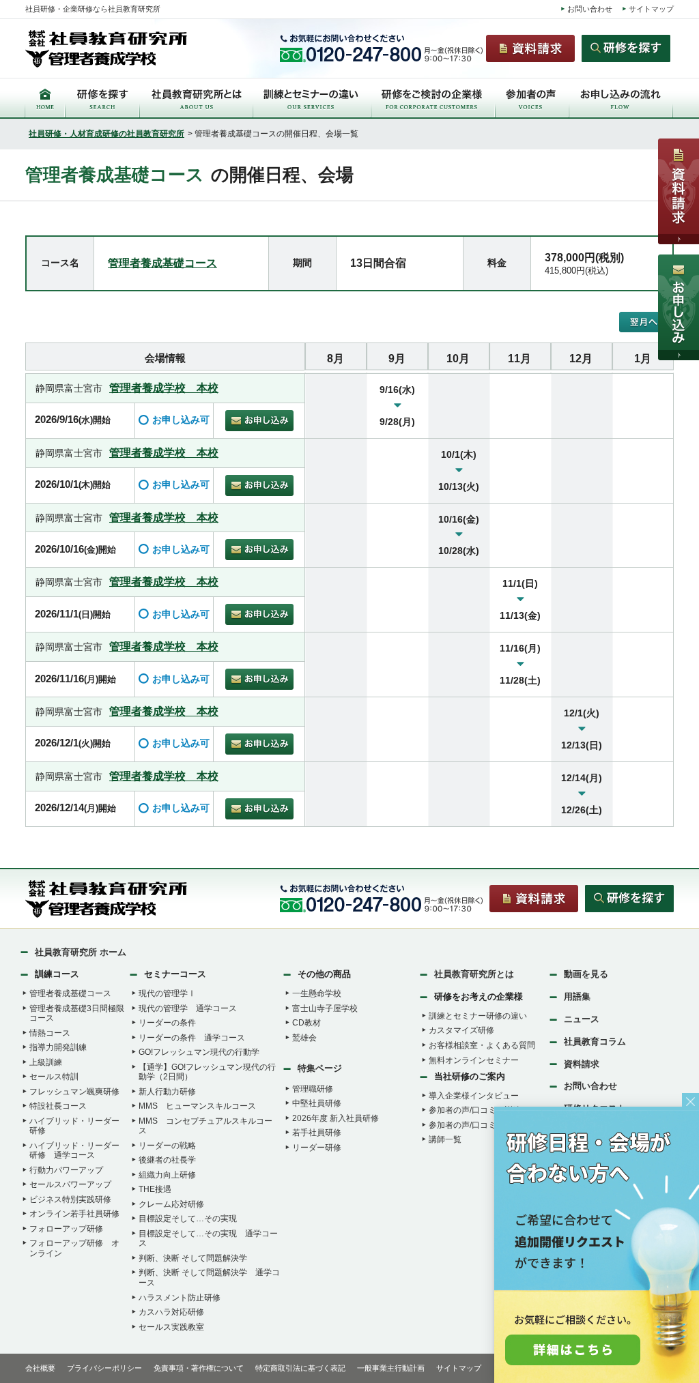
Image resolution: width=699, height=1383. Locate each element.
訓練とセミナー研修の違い (478, 1016)
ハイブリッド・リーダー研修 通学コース (74, 1151)
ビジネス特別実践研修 (70, 1199)
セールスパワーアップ (70, 1184)
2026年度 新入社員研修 (335, 1118)
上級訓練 (45, 1062)
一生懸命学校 (316, 993)
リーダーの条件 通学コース (192, 1038)
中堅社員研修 (316, 1103)
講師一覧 (445, 1139)
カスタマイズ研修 (461, 1030)
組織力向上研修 (167, 1175)
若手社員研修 (316, 1132)
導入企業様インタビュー (474, 1096)
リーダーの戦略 (167, 1145)
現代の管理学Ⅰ (167, 993)
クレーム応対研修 (171, 1204)
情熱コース (49, 1033)
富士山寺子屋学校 (325, 1008)
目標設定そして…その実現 (188, 1218)
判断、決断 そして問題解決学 (193, 1258)
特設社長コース (58, 1106)
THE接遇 (155, 1189)
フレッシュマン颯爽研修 (74, 1091)
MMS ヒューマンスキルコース (197, 1106)
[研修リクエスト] (596, 1246)
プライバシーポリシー (104, 1368)
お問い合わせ (589, 9)
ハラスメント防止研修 (179, 1297)
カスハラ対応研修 (171, 1312)
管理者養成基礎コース (162, 263)
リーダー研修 (316, 1147)
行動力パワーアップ (66, 1170)
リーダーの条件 (167, 1023)
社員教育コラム (595, 1041)
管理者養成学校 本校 (163, 387)
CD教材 (306, 1023)
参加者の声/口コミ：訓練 (475, 1110)
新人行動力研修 (167, 1091)
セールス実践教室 (171, 1327)
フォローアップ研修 (66, 1229)
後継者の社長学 (167, 1160)
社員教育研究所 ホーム (80, 952)
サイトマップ (651, 9)
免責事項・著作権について (199, 1368)
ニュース (581, 1019)
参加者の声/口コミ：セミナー (483, 1125)
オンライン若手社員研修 (74, 1214)
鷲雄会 (304, 1038)
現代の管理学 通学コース (188, 1008)
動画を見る (586, 974)
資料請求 (581, 1064)
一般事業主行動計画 (391, 1368)
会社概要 (40, 1368)
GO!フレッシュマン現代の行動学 (199, 1052)
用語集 (577, 996)
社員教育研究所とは (474, 974)
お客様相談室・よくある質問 (482, 1045)
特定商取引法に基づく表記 (300, 1368)
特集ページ (320, 1068)
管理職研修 (312, 1089)
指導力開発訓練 (58, 1047)
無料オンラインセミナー (474, 1060)
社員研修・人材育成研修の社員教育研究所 (106, 134)
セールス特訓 (54, 1076)
